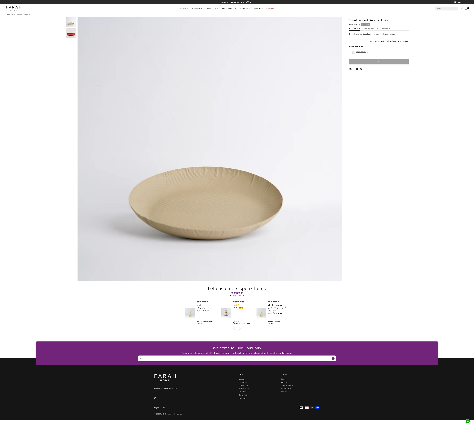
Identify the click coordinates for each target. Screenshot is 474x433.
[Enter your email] (333, 358)
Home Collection (227, 8)
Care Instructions (371, 29)
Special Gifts (258, 8)
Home (8, 15)
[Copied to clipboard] (361, 69)
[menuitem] (185, 8)
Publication (244, 8)
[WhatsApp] (357, 69)
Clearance (270, 8)
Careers (284, 392)
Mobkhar (183, 8)
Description (354, 29)
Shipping (386, 29)
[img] (237, 292)
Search (283, 379)
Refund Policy (286, 388)
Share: (351, 69)
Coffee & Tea (211, 8)
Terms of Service (287, 385)
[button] (71, 22)
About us (284, 382)
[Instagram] (454, 2)
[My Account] (461, 8)
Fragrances (196, 8)
